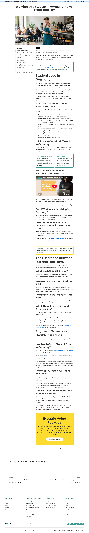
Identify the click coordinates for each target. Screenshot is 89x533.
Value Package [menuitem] (29, 501)
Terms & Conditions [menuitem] (62, 530)
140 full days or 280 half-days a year (58, 238)
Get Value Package (54, 439)
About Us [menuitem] (7, 501)
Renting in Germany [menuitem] (50, 507)
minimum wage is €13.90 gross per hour (63, 350)
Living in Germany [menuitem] (50, 501)
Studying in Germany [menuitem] (51, 503)
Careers (72, 1)
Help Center (67, 1)
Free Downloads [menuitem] (70, 510)
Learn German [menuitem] (29, 516)
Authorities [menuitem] (68, 512)
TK (47, 383)
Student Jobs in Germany (21, 50)
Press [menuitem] (6, 505)
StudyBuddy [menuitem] (29, 512)
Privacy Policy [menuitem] (70, 530)
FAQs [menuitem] (67, 503)
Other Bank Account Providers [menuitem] (33, 510)
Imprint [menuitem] (54, 530)
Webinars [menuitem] (68, 505)
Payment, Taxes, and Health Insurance (24, 72)
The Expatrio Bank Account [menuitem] (32, 507)
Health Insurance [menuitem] (30, 505)
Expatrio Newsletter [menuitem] (70, 507)
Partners (77, 1)
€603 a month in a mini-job (53, 68)
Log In (82, 1)
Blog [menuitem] (67, 501)
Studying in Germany (41, 449)
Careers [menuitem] (7, 503)
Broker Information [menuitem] (79, 530)
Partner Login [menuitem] (8, 510)
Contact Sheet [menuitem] (29, 524)
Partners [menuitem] (7, 507)
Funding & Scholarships (54, 449)
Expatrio (41, 13)
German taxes (48, 359)
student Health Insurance (63, 377)
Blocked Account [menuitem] (30, 503)
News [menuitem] (67, 514)
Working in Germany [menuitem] (51, 505)
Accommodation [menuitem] (30, 514)
